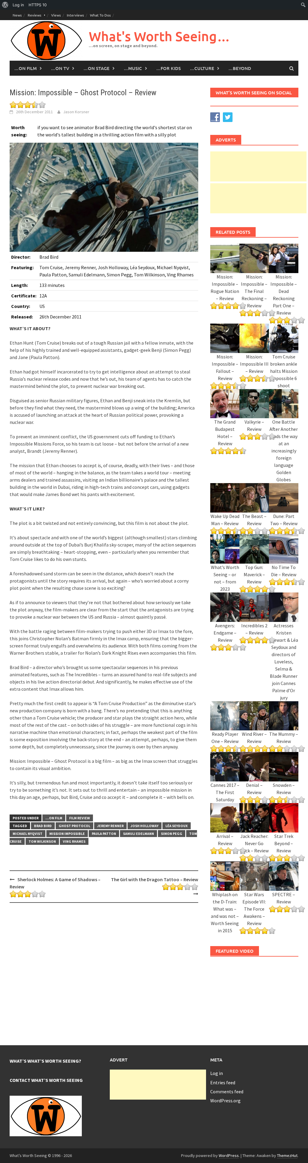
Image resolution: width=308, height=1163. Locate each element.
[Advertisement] (258, 166)
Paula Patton (104, 833)
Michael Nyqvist (27, 833)
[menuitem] (5, 5)
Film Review (79, 818)
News (17, 15)
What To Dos (100, 15)
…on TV (60, 68)
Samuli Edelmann (138, 833)
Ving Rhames (74, 841)
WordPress (229, 1155)
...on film (53, 818)
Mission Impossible (67, 833)
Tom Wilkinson (42, 841)
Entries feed (222, 1082)
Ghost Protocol (74, 826)
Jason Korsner (76, 111)
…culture (202, 68)
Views (56, 15)
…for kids (168, 68)
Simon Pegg (171, 833)
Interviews (75, 15)
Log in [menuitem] (18, 4)
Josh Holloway (145, 826)
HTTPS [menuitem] (38, 4)
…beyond (239, 68)
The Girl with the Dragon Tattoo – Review (154, 879)
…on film (25, 68)
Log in (216, 1073)
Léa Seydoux (176, 826)
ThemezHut (287, 1155)
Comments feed (226, 1091)
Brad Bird (43, 826)
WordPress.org (225, 1101)
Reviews (34, 15)
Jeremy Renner (110, 826)
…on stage (96, 68)
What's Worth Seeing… (159, 36)
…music (133, 68)
